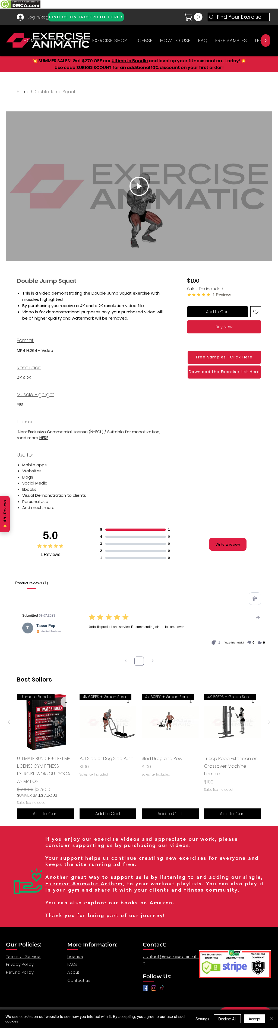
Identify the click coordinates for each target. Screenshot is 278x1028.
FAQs (72, 964)
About (73, 972)
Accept (254, 1018)
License (75, 956)
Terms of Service (23, 956)
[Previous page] (126, 661)
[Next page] (153, 661)
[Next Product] (269, 722)
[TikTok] (162, 988)
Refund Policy (20, 972)
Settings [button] (202, 1018)
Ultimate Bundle (130, 61)
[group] (139, 756)
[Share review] (258, 617)
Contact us (78, 980)
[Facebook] (145, 988)
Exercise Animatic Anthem (84, 883)
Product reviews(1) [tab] (31, 583)
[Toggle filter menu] (255, 598)
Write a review (228, 544)
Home (23, 92)
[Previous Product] (9, 722)
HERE (43, 437)
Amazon (161, 902)
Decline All (227, 1018)
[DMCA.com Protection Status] (20, 7)
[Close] (271, 1019)
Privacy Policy (20, 964)
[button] (194, 17)
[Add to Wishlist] (255, 311)
